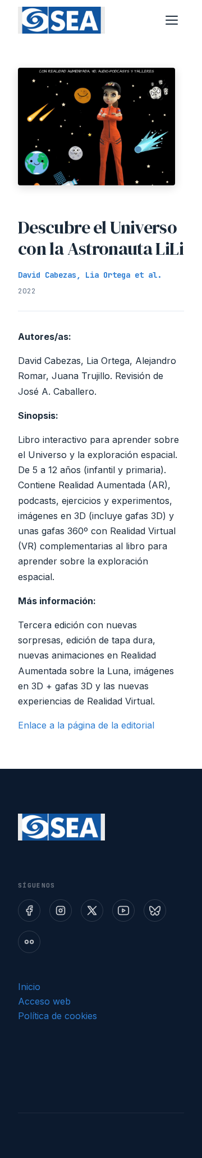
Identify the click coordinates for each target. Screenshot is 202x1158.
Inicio (29, 986)
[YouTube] (123, 910)
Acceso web (44, 1001)
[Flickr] (29, 942)
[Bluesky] (155, 910)
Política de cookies (57, 1015)
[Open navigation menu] (171, 20)
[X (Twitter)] (92, 910)
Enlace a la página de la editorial (86, 725)
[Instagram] (60, 910)
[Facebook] (29, 910)
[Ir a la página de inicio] (61, 20)
